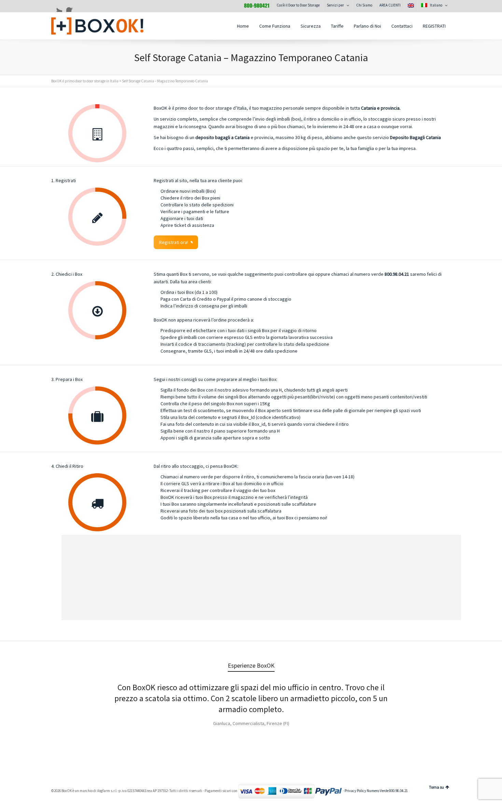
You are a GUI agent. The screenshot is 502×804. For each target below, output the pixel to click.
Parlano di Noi (367, 26)
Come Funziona (274, 26)
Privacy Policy (355, 791)
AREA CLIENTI (390, 5)
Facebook (71, 6)
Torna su (436, 787)
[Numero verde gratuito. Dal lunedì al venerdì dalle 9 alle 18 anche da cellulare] (256, 5)
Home (243, 26)
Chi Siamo (364, 5)
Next (438, 697)
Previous (64, 697)
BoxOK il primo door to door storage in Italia (84, 81)
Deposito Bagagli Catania (415, 137)
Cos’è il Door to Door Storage (298, 5)
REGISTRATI (434, 26)
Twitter (56, 6)
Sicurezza (311, 26)
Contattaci (402, 26)
